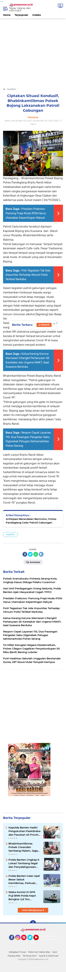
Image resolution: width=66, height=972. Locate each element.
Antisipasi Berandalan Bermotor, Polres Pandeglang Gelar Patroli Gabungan (31, 520)
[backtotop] (33, 923)
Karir (54, 952)
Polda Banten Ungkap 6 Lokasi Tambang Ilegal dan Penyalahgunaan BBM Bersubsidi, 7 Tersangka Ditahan (23, 863)
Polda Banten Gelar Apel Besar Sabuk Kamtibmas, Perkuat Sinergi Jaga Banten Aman (24, 879)
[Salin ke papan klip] (41, 554)
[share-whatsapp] (35, 554)
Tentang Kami (30, 955)
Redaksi (34, 942)
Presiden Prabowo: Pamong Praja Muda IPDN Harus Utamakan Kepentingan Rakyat (26, 213)
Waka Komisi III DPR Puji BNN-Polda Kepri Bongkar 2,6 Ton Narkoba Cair (22, 895)
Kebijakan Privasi (17, 952)
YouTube (38, 941)
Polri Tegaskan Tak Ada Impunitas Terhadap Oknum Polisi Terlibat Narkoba (28, 275)
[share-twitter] (30, 554)
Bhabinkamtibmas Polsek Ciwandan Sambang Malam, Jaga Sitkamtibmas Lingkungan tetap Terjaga (23, 847)
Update (45, 325)
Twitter (31, 941)
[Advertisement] (33, 51)
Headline (10, 534)
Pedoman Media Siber (39, 952)
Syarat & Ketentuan (49, 955)
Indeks (36, 15)
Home (6, 15)
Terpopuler (21, 15)
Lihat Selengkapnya (32, 910)
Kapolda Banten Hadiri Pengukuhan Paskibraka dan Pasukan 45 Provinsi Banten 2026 (24, 831)
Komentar (34, 562)
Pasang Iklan (14, 955)
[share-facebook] (25, 554)
